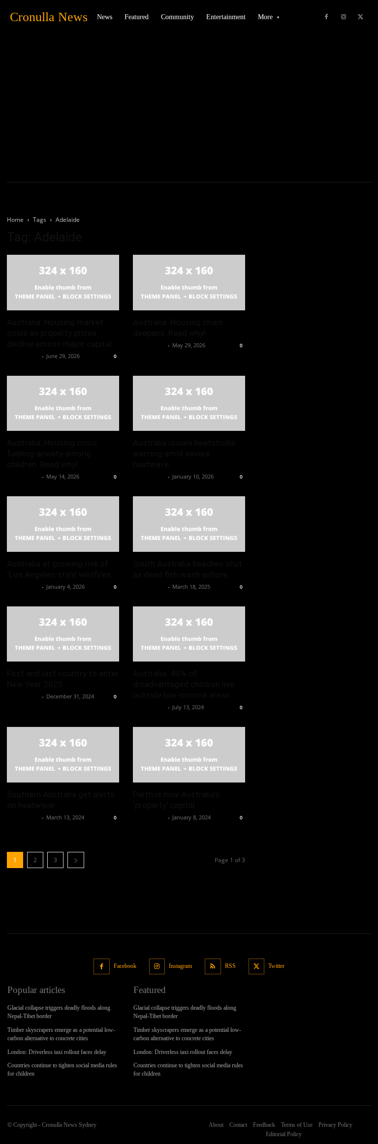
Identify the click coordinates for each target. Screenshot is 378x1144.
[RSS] (213, 967)
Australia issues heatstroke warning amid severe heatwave (184, 453)
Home (15, 219)
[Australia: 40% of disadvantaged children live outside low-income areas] (189, 634)
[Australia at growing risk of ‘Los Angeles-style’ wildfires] (63, 524)
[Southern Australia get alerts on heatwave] (63, 755)
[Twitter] (360, 17)
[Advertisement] (189, 108)
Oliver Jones (23, 356)
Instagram (180, 966)
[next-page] (75, 860)
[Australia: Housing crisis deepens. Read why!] (189, 282)
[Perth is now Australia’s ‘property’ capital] (189, 755)
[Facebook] (326, 17)
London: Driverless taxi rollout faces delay (56, 1052)
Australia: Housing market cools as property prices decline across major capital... (62, 333)
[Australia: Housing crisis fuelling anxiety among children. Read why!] (63, 403)
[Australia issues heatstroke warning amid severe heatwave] (189, 403)
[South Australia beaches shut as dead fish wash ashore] (189, 524)
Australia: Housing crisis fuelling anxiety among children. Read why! (52, 453)
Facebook (125, 966)
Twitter (276, 966)
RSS (230, 966)
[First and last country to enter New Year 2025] (63, 634)
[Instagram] (343, 17)
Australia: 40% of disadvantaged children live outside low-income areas (183, 684)
